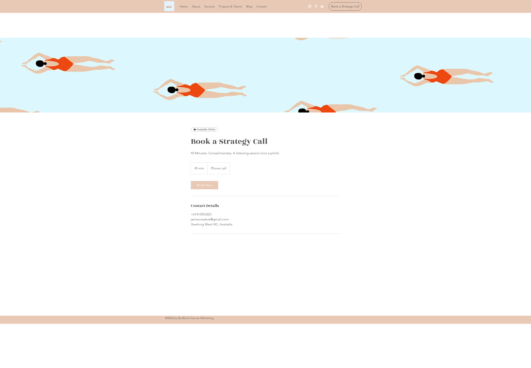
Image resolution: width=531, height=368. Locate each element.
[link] (204, 185)
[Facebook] (316, 6)
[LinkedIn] (322, 6)
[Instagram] (310, 6)
